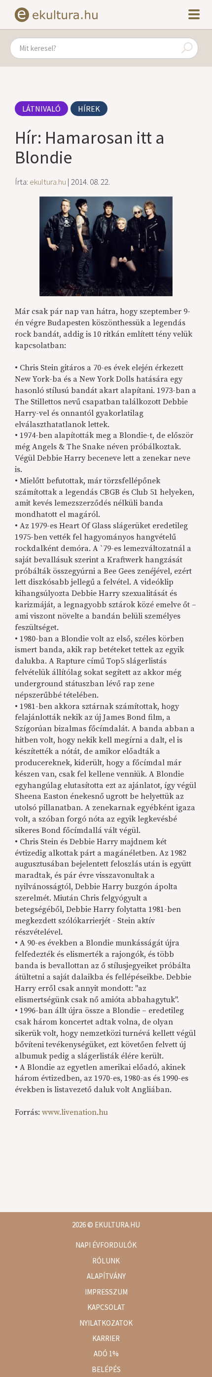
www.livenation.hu (75, 1112)
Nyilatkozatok (106, 1323)
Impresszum (106, 1292)
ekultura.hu (48, 181)
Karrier (106, 1338)
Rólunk (106, 1260)
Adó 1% (106, 1353)
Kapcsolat (106, 1307)
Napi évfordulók (106, 1245)
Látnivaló (41, 109)
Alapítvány (106, 1276)
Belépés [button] (106, 1369)
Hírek (89, 109)
